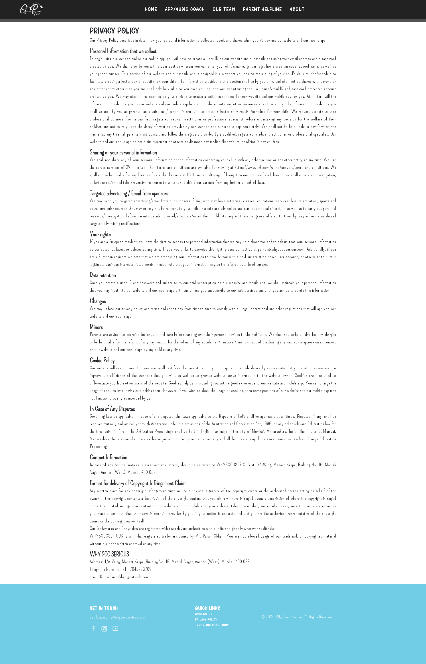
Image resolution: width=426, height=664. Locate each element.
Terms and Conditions (212, 625)
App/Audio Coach (185, 9)
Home (151, 9)
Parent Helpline (262, 9)
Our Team (224, 9)
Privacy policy (206, 619)
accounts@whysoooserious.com (122, 617)
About (297, 9)
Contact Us (203, 614)
